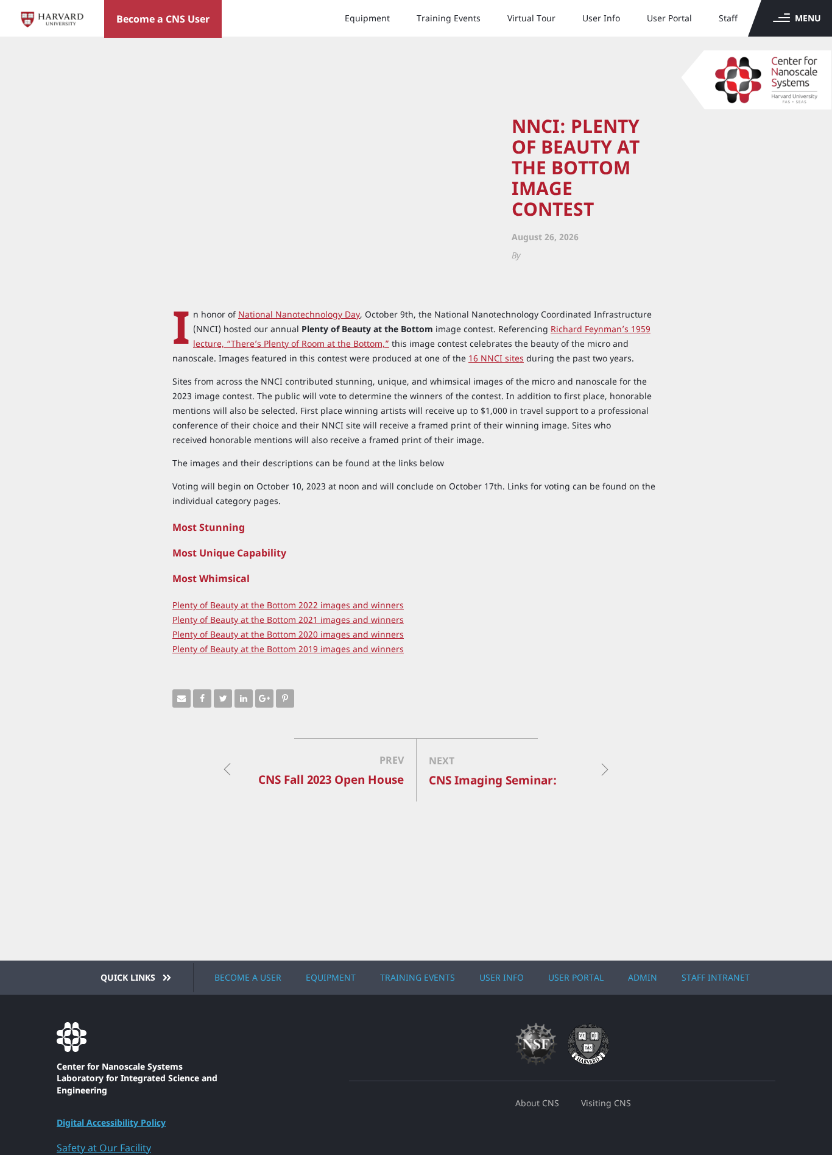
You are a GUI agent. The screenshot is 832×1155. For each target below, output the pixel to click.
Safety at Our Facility (104, 1147)
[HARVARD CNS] (146, 1037)
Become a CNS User (163, 19)
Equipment (367, 18)
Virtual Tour (531, 18)
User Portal (669, 18)
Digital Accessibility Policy (111, 1122)
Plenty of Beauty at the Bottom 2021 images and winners (288, 619)
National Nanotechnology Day (299, 314)
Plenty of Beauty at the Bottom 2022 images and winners (288, 605)
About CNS (537, 1103)
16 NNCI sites (496, 358)
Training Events (449, 18)
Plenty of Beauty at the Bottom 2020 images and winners (288, 634)
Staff (728, 18)
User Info (601, 18)
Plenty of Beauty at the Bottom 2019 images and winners (288, 649)
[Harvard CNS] (744, 73)
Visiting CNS (606, 1103)
